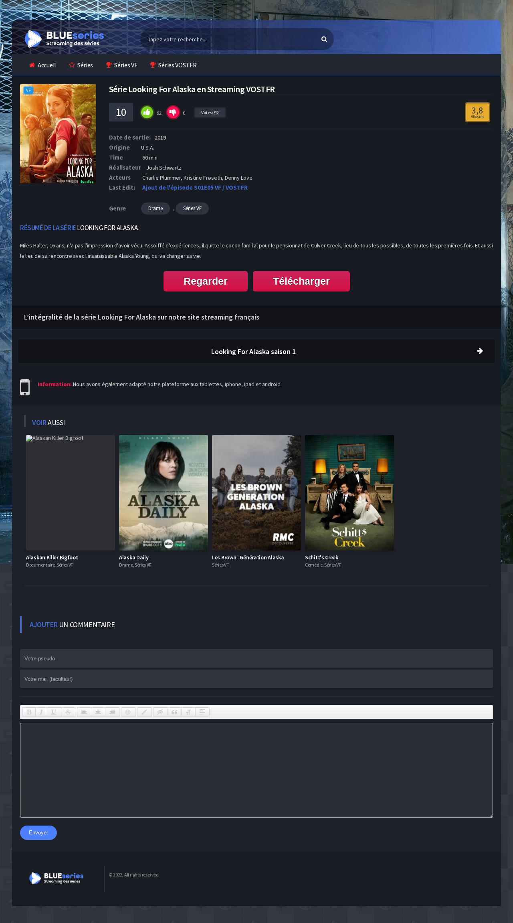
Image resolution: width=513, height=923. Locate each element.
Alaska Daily (133, 557)
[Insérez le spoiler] (202, 712)
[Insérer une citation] (174, 712)
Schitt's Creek (321, 557)
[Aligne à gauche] (84, 712)
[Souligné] (54, 712)
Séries (85, 65)
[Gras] (29, 712)
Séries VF (125, 65)
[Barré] (68, 712)
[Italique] (41, 712)
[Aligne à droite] (112, 712)
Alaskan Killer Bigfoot (52, 557)
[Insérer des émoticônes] (128, 712)
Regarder (206, 281)
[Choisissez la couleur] (144, 712)
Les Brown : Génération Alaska (248, 557)
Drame (155, 208)
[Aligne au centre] (98, 712)
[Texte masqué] (160, 712)
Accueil (47, 65)
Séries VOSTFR (177, 65)
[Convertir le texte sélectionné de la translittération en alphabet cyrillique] (188, 712)
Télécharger (301, 281)
